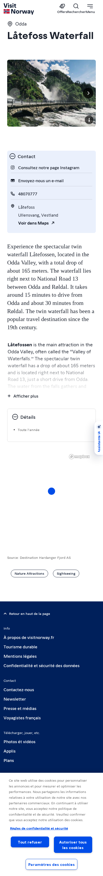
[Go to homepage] (19, 9)
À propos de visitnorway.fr (29, 637)
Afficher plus (25, 396)
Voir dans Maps (33, 222)
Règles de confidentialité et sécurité (39, 828)
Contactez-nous (19, 689)
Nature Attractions (29, 573)
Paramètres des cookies (51, 864)
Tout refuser (30, 841)
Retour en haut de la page (29, 613)
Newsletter (15, 699)
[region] (51, 496)
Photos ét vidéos (19, 741)
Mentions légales (20, 656)
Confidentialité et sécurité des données (42, 665)
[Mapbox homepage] (79, 456)
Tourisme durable (20, 646)
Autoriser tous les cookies (73, 844)
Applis (10, 751)
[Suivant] (88, 93)
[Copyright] (89, 120)
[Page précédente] (15, 93)
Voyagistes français (22, 717)
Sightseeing (66, 573)
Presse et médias (20, 708)
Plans (9, 760)
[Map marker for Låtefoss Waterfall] (51, 491)
